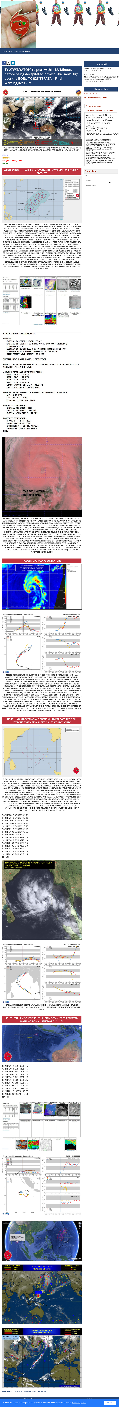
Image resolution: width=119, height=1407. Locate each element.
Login (86, 175)
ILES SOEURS (7, 51)
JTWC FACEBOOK (90, 93)
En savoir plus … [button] (79, 1403)
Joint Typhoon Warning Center (95, 97)
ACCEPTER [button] (109, 1403)
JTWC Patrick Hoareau (22, 51)
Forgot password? (90, 186)
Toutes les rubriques (93, 106)
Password (88, 180)
